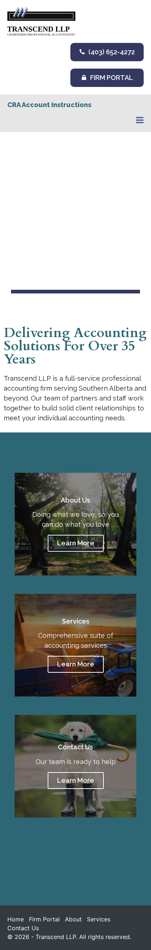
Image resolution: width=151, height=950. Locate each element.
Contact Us (23, 928)
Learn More (75, 543)
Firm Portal (44, 919)
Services (98, 919)
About (73, 919)
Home (15, 919)
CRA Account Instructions (49, 105)
